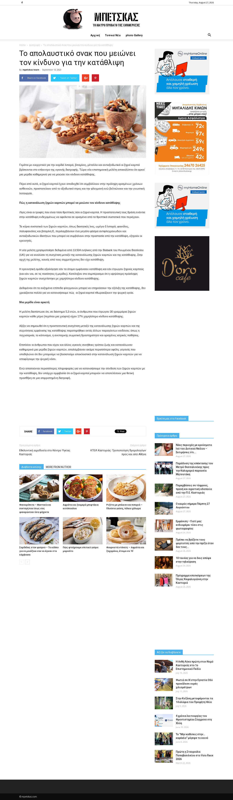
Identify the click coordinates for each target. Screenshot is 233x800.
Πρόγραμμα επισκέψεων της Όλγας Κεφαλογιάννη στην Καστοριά (193, 579)
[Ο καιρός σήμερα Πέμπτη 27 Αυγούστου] (164, 508)
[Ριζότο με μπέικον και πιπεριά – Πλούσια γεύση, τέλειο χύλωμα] (126, 488)
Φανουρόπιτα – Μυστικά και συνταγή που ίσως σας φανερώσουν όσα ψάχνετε (35, 508)
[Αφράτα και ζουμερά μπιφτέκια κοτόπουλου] (82, 488)
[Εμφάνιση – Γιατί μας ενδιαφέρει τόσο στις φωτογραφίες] (164, 525)
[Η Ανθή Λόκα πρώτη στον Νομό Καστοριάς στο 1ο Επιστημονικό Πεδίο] (164, 666)
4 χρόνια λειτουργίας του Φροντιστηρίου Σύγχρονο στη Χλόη (194, 719)
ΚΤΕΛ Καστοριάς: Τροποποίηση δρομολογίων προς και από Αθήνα (118, 452)
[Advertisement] (82, 402)
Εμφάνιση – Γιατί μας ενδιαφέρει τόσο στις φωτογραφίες (189, 525)
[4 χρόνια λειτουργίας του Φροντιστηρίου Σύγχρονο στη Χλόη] (164, 720)
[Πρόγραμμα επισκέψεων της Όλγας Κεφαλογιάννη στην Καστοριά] (164, 580)
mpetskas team (31, 69)
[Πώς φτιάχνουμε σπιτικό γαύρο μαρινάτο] (82, 530)
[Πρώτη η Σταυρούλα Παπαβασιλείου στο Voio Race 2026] (164, 756)
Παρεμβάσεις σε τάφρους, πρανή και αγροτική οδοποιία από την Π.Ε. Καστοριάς (194, 489)
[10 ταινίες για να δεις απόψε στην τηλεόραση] (164, 562)
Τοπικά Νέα (113, 35)
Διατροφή (34, 45)
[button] (209, 35)
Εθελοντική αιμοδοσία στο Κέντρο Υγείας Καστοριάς (44, 452)
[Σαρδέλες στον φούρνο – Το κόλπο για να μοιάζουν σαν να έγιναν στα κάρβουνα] (39, 530)
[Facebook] (22, 2)
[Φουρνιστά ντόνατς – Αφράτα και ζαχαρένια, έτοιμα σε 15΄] (126, 530)
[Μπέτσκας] (116, 18)
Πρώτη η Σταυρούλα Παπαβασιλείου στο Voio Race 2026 (194, 755)
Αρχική (95, 35)
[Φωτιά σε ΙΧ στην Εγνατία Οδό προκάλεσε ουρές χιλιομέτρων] (164, 684)
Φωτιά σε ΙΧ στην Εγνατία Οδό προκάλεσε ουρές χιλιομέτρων (194, 684)
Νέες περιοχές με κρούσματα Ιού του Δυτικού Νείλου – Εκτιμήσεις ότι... (194, 449)
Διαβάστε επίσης (31, 467)
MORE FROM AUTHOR (58, 467)
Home (22, 45)
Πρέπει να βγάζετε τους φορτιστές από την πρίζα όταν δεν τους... (195, 543)
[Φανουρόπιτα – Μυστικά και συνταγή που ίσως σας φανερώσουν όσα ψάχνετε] (39, 488)
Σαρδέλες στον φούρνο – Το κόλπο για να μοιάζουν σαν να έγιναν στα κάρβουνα (39, 551)
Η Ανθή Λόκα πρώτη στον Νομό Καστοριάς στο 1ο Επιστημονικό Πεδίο (194, 665)
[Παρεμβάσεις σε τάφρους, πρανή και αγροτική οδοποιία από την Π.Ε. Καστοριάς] (164, 490)
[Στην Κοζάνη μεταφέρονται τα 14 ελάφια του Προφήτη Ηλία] (164, 703)
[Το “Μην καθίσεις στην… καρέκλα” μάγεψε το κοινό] (164, 738)
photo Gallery (134, 35)
